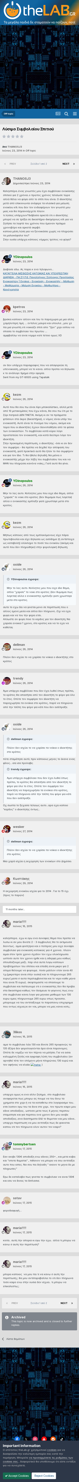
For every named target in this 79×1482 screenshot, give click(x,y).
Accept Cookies (18, 1475)
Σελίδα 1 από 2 (39, 163)
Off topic (31, 150)
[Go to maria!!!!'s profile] (7, 924)
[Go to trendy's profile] (7, 681)
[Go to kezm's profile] (7, 397)
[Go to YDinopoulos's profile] (7, 259)
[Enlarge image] (36, 1064)
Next (66, 163)
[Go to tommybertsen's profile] (7, 1146)
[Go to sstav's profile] (7, 1200)
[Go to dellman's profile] (7, 647)
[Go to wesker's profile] (7, 829)
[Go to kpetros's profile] (7, 309)
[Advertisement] (39, 67)
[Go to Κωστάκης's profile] (7, 881)
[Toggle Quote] (8, 579)
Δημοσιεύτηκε (31, 183)
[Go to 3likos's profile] (7, 1034)
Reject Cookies (44, 1475)
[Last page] (74, 164)
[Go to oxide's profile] (7, 567)
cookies (52, 1449)
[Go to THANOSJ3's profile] (7, 181)
